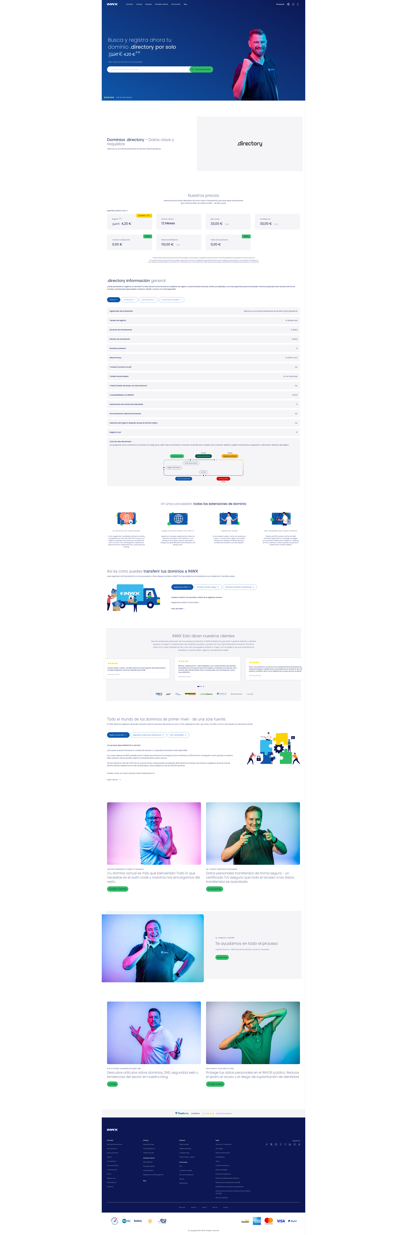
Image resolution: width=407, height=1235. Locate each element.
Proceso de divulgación (223, 1174)
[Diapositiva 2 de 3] (201, 686)
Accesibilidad (220, 1157)
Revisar (181, 1179)
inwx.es (225, 1207)
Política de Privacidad (223, 1153)
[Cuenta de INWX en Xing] (266, 1144)
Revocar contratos (222, 1198)
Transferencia (111, 1161)
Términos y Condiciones (223, 1144)
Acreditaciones (184, 1153)
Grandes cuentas (149, 1166)
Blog (144, 1181)
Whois (109, 1174)
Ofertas (109, 1157)
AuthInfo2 (110, 1187)
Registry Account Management (153, 1175)
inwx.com (182, 1207)
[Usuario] (298, 4)
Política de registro (222, 1170)
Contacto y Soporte (185, 1170)
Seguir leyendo (112, 780)
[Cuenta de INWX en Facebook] (280, 1144)
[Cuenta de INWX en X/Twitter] (271, 1144)
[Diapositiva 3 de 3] (203, 686)
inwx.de (193, 1207)
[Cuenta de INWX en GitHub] (285, 1144)
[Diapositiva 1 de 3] (198, 686)
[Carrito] (293, 4)
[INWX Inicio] (112, 4)
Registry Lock (111, 1178)
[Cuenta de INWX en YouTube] (294, 1144)
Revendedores (148, 1162)
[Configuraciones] (288, 4)
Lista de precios (112, 1148)
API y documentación (186, 1175)
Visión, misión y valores (186, 1157)
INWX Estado (183, 1183)
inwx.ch (215, 1207)
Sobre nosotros (184, 1144)
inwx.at (204, 1207)
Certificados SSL (148, 1153)
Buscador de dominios (114, 1144)
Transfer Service (148, 1170)
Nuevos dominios (112, 1153)
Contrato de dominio (222, 1165)
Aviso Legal (219, 1148)
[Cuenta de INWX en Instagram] (276, 1144)
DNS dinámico (111, 1182)
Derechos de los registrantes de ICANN (228, 1182)
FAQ (180, 1166)
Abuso (218, 1161)
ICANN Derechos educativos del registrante (229, 1187)
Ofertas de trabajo (185, 1148)
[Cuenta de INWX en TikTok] (299, 1144)
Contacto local (112, 1170)
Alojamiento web (148, 1144)
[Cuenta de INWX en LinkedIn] (290, 1144)
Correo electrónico (149, 1148)
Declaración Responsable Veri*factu (227, 1178)
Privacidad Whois (112, 1165)
